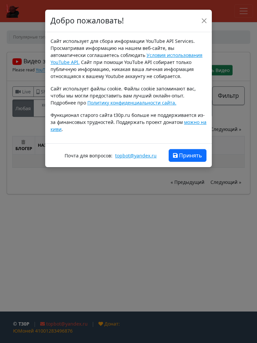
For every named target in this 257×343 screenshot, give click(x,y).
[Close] (204, 21)
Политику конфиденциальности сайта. (131, 102)
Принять (190, 155)
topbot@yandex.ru (136, 155)
